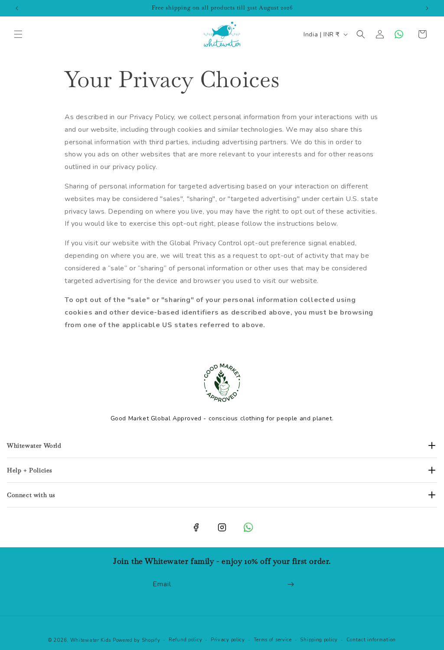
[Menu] (18, 34)
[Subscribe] (290, 584)
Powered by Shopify (136, 640)
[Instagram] (222, 527)
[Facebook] (196, 527)
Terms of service (273, 640)
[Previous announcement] (16, 8)
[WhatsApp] (248, 527)
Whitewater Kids (90, 640)
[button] (360, 34)
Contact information (371, 640)
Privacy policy (228, 640)
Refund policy (185, 640)
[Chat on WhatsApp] (398, 34)
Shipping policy (319, 640)
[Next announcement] (427, 8)
